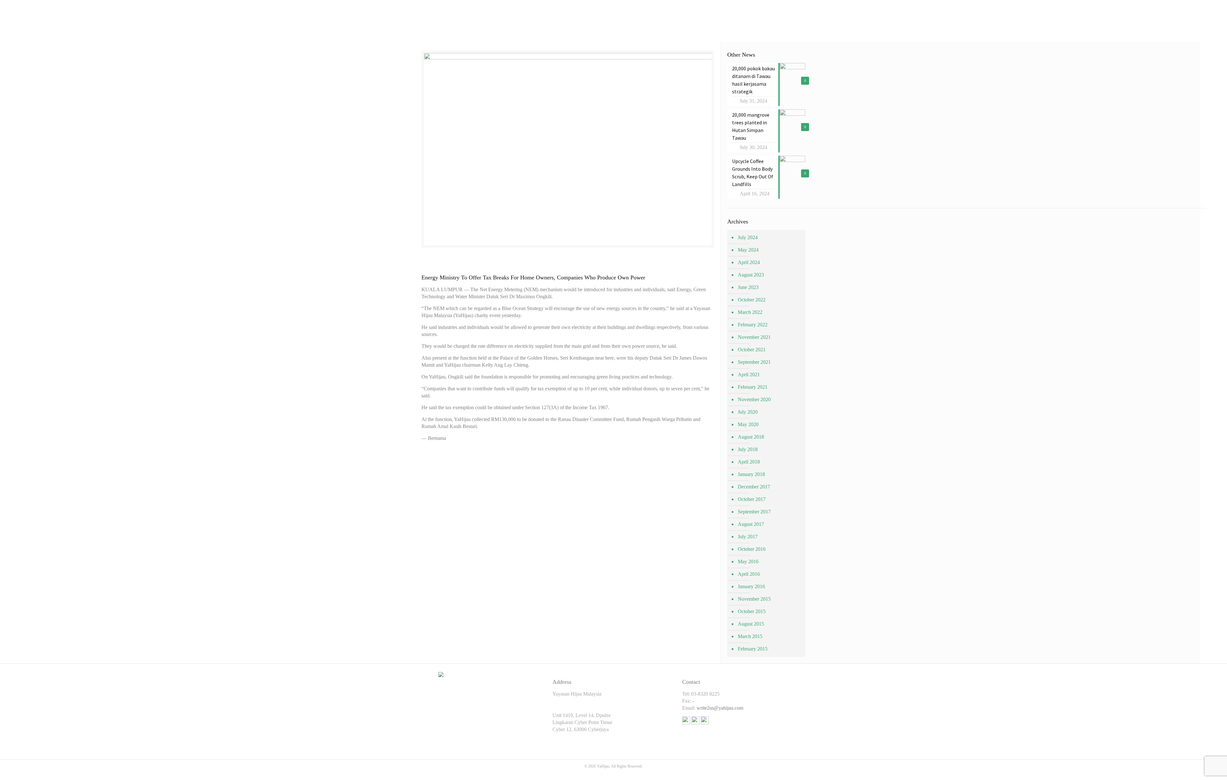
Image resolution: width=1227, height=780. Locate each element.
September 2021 (754, 362)
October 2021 (752, 349)
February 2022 (753, 324)
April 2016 (749, 574)
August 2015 (751, 624)
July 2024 (748, 237)
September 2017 (754, 511)
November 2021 (754, 337)
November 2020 (754, 399)
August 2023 (751, 274)
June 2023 (748, 287)
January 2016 (751, 586)
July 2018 (748, 449)
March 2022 (750, 312)
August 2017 (751, 524)
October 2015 (752, 611)
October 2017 (752, 499)
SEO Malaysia (613, 773)
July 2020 (748, 412)
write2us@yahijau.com (720, 708)
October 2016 (752, 549)
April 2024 (749, 262)
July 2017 (748, 536)
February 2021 (753, 387)
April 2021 (749, 374)
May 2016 (748, 561)
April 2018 (749, 461)
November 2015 (754, 599)
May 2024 (748, 250)
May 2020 (748, 424)
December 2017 (754, 486)
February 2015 (753, 648)
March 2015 (750, 636)
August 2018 (751, 437)
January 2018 (751, 474)
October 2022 (752, 299)
